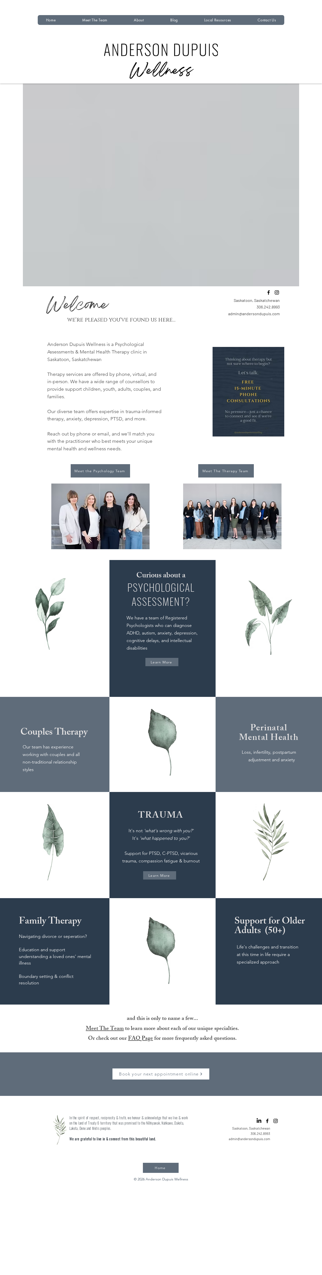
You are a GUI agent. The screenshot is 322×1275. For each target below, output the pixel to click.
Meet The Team (105, 1029)
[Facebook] (268, 292)
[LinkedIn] (259, 1121)
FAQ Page (140, 1039)
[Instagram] (277, 292)
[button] (139, 20)
